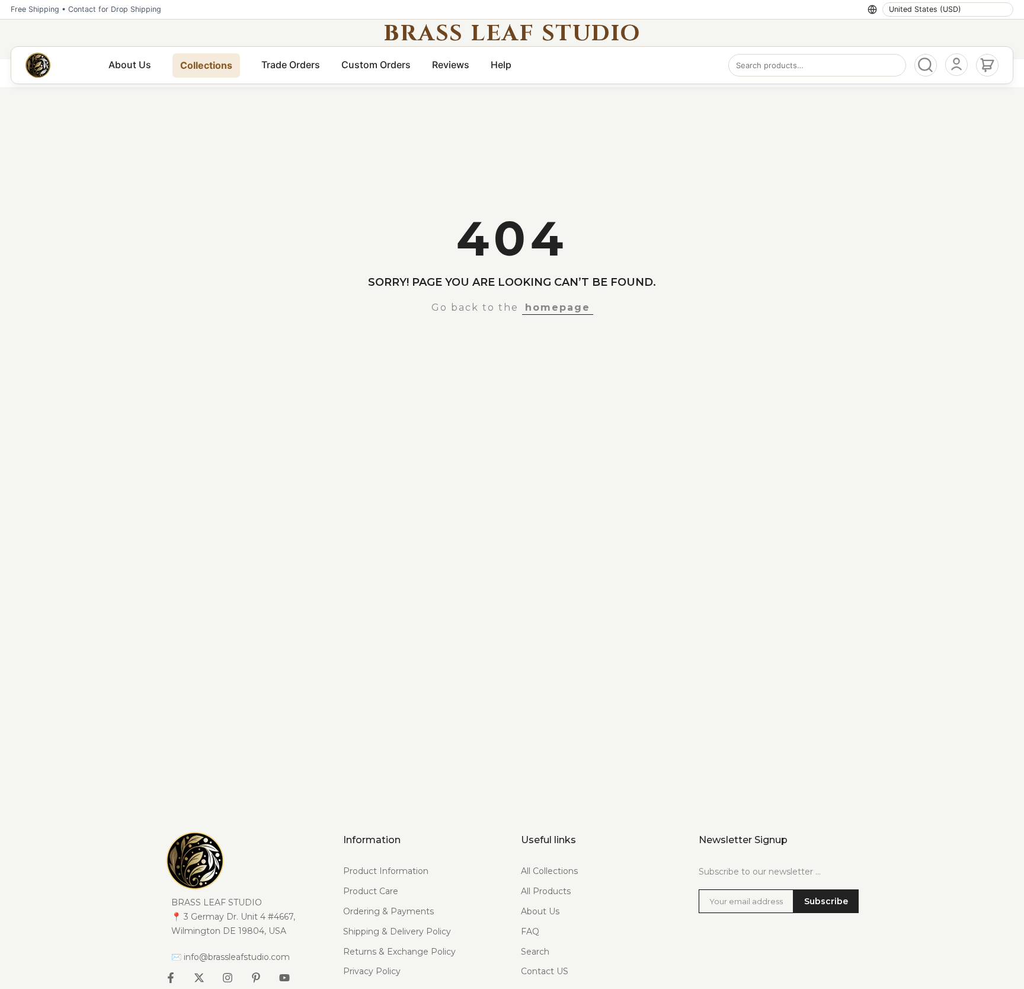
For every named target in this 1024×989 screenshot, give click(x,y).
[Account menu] (956, 64)
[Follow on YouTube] (284, 978)
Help (501, 65)
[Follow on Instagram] (227, 978)
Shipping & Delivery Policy (397, 931)
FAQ (530, 931)
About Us (129, 65)
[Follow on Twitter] (199, 978)
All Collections (549, 871)
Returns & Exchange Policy (399, 951)
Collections (206, 65)
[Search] (925, 65)
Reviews (450, 65)
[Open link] (245, 860)
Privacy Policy (372, 971)
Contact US (544, 971)
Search (535, 951)
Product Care (370, 891)
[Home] (37, 65)
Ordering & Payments (388, 911)
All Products (546, 891)
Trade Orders (290, 65)
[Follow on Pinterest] (256, 978)
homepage (557, 307)
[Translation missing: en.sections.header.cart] (987, 65)
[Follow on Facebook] (170, 978)
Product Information (385, 871)
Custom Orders (376, 65)
